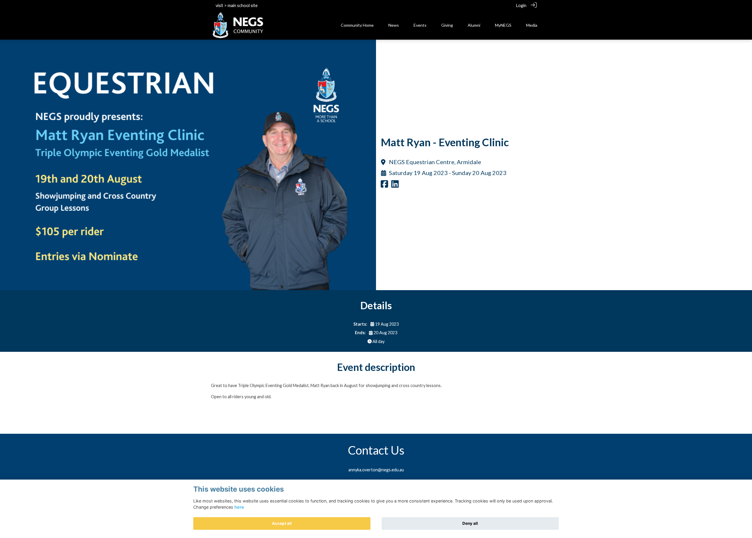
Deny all (470, 523)
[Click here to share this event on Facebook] (384, 185)
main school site (243, 5)
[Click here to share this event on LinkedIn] (395, 185)
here (239, 507)
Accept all (282, 523)
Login (521, 5)
